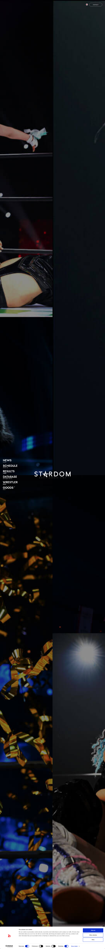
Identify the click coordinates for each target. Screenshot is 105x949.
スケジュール (10, 466)
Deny (93, 939)
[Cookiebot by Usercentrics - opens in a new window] (9, 946)
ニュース (7, 461)
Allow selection (93, 935)
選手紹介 (10, 483)
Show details (74, 946)
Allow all (93, 930)
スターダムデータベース (10, 477)
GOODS (8, 488)
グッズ (8, 488)
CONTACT (96, 4)
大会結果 (9, 472)
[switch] (41, 946)
